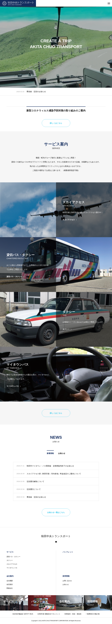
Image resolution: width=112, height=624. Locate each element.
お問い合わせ (67, 581)
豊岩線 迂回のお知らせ (36, 497)
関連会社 (10, 588)
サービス (10, 552)
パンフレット (68, 552)
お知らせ (61, 453)
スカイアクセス (12, 564)
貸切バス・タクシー (13, 556)
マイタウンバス (12, 568)
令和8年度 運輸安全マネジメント (48, 614)
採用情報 (66, 576)
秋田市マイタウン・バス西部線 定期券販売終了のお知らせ (50, 466)
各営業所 (10, 584)
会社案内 (10, 576)
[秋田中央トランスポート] (18, 3)
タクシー (10, 560)
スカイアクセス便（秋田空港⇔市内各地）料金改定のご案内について (54, 91)
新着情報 (50, 453)
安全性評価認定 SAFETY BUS (22, 614)
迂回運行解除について (35, 481)
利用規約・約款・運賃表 (73, 614)
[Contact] (56, 542)
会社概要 (10, 581)
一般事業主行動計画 (93, 614)
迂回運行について (34, 489)
